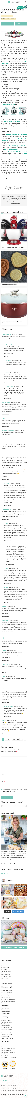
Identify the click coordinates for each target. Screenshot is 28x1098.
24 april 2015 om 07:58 (13, 523)
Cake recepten (5, 967)
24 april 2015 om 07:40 (14, 620)
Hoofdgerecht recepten (7, 996)
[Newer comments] (25, 739)
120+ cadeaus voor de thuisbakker (14, 947)
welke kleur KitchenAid (12, 121)
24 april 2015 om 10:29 (15, 544)
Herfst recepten (5, 1011)
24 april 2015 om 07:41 (15, 638)
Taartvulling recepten (6, 983)
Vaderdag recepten (6, 1031)
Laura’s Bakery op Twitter (17, 151)
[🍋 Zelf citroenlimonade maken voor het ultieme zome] (20, 903)
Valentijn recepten (6, 1024)
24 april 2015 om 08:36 (13, 587)
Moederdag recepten (6, 1029)
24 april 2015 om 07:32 (17, 334)
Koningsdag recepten (6, 1027)
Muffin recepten (5, 978)
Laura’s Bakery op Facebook (15, 145)
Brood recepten (5, 994)
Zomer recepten (5, 1010)
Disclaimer (3, 1085)
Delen (8, 24)
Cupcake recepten (6, 971)
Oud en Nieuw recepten (7, 1038)
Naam (3, 774)
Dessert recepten (5, 973)
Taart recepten (5, 980)
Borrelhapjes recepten (7, 992)
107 (18, 739)
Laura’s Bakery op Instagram (16, 134)
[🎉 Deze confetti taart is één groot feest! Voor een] (7, 890)
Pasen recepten (5, 1025)
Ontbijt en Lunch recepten (8, 999)
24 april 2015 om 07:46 (15, 483)
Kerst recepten (5, 1036)
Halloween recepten (6, 1032)
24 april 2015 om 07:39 (11, 606)
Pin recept (22, 24)
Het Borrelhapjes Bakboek (8, 1048)
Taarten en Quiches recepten (9, 1003)
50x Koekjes (4, 1055)
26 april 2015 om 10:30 (16, 360)
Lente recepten (5, 1008)
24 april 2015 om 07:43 (11, 720)
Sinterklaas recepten (6, 1034)
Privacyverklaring (12, 1085)
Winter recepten (5, 1013)
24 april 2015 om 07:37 (17, 509)
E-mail (3, 781)
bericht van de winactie (11, 149)
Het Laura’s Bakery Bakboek (8, 1047)
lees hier (3, 176)
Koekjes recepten (6, 976)
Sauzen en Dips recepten (8, 1001)
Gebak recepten (5, 974)
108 (22, 739)
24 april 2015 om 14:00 (20, 344)
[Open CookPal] (25, 7)
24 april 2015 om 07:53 (18, 706)
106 (14, 739)
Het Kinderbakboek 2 (6, 1054)
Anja (7, 523)
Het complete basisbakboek (8, 1057)
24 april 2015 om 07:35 (11, 418)
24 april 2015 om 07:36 (14, 441)
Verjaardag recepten (6, 1022)
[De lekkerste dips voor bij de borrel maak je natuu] (7, 903)
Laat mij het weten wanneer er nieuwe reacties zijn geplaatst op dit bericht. (15, 790)
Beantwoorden (6, 340)
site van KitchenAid (9, 104)
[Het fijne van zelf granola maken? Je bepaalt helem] (20, 890)
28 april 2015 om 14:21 (18, 386)
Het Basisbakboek (6, 1045)
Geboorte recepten (6, 1020)
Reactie (3, 755)
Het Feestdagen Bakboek (8, 1052)
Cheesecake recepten (7, 969)
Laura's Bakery (14, 2)
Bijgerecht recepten (6, 990)
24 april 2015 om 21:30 (15, 372)
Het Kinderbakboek (6, 1050)
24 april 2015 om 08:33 (13, 568)
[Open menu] (2, 2)
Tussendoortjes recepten (7, 981)
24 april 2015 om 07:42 (16, 689)
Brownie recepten (6, 965)
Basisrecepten (5, 964)
